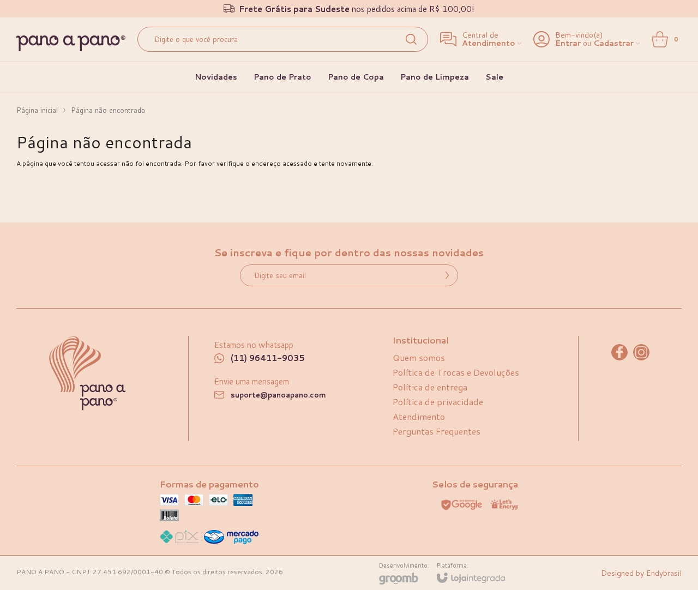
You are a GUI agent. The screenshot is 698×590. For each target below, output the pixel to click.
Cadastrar (613, 43)
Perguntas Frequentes (436, 431)
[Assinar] (447, 275)
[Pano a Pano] (70, 43)
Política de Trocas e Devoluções (456, 372)
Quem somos (419, 357)
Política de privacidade (438, 401)
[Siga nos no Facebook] (619, 352)
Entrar (568, 43)
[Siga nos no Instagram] (641, 352)
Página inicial (37, 110)
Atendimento (419, 416)
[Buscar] (411, 39)
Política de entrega (430, 387)
